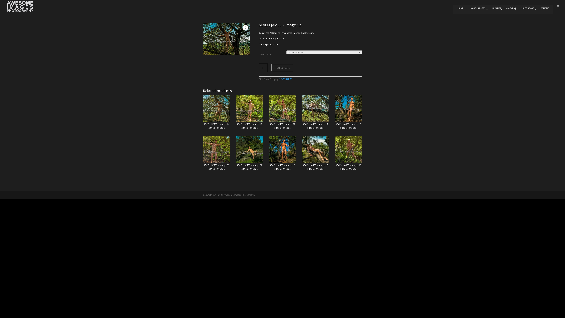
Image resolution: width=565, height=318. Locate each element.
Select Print (266, 54)
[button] (245, 27)
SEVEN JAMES (285, 79)
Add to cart (282, 68)
